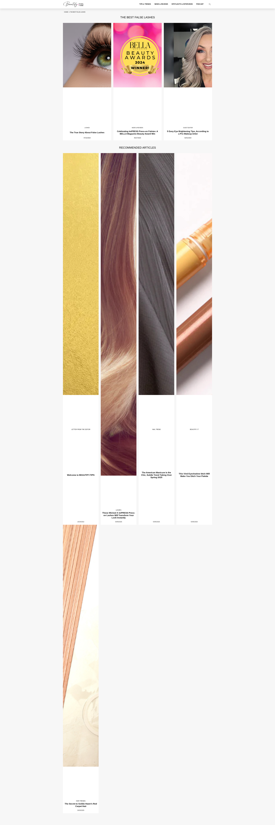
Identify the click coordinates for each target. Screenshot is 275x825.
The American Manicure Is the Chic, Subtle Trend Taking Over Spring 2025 (156, 475)
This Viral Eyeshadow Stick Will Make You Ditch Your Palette (194, 475)
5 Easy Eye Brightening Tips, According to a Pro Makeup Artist (188, 132)
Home (66, 12)
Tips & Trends (145, 4)
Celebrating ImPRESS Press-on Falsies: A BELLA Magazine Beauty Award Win (137, 132)
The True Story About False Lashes (87, 132)
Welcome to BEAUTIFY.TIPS (81, 475)
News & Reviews (161, 4)
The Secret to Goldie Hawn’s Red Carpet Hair (81, 805)
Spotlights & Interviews (182, 4)
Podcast (200, 4)
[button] (210, 4)
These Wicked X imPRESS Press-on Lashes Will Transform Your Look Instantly (118, 515)
